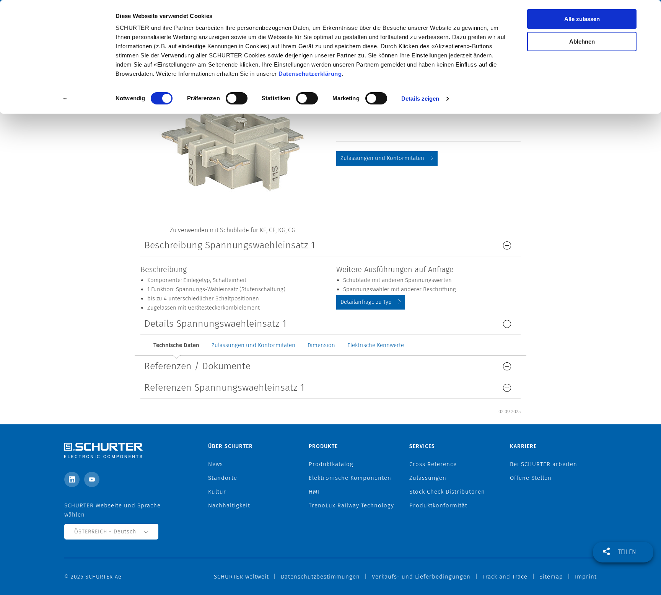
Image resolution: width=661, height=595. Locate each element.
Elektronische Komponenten (350, 477)
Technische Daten (176, 345)
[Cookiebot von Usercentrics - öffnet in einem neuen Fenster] (64, 98)
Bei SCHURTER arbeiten (543, 464)
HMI (314, 491)
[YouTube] (91, 479)
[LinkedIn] (72, 479)
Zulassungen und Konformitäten (382, 158)
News (215, 464)
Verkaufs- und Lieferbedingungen (421, 576)
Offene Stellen (531, 477)
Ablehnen (582, 41)
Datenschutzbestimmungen (320, 576)
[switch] (236, 98)
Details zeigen (420, 98)
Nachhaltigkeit (229, 505)
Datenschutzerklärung (310, 73)
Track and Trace (504, 576)
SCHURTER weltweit (241, 576)
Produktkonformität (438, 505)
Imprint (586, 576)
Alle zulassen (582, 19)
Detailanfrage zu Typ (366, 301)
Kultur (217, 491)
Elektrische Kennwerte (375, 345)
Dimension (321, 345)
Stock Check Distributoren (447, 491)
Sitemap (551, 576)
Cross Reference (433, 464)
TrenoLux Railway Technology (351, 505)
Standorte (222, 477)
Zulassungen (427, 477)
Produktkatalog (331, 464)
